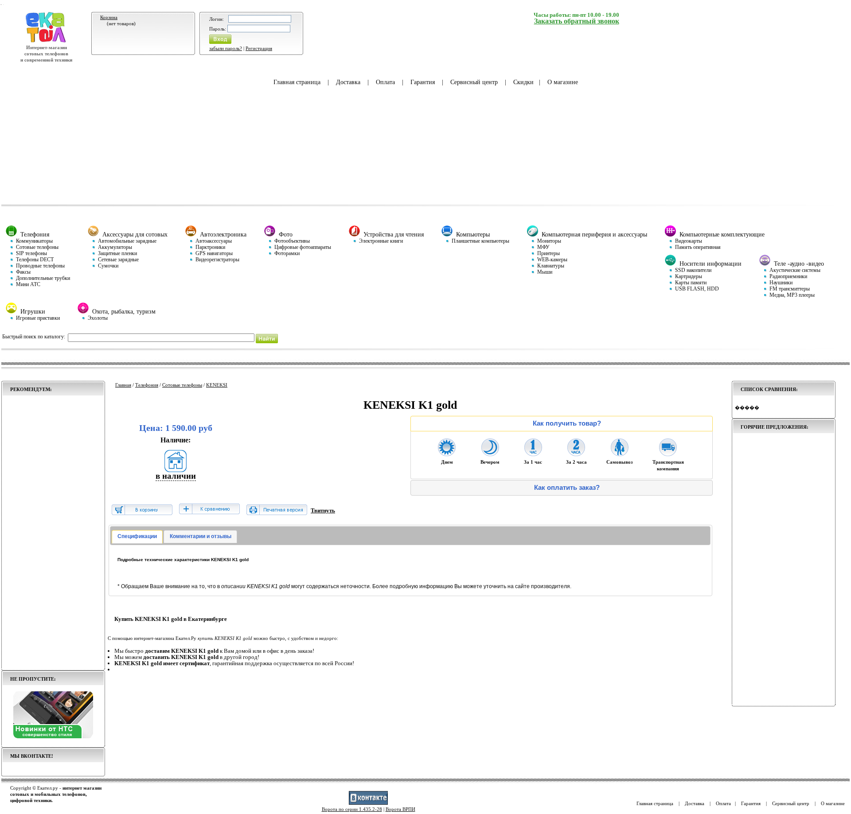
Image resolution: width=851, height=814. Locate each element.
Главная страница (296, 82)
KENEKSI (216, 385)
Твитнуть (323, 510)
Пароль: (217, 28)
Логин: (216, 19)
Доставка (348, 82)
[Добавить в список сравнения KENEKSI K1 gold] (209, 510)
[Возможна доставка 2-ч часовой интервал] (576, 453)
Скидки (523, 82)
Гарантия (422, 82)
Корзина (108, 17)
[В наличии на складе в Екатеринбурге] (175, 469)
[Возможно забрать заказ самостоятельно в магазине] (619, 453)
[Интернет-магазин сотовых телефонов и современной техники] (46, 41)
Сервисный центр (474, 82)
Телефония (146, 385)
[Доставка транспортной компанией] (668, 453)
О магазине (562, 82)
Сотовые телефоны (182, 385)
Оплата (385, 82)
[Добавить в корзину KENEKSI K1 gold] (142, 513)
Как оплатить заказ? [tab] (567, 487)
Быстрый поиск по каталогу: (33, 336)
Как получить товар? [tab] (567, 423)
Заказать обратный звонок (576, 21)
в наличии (176, 476)
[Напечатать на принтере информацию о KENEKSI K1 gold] (276, 513)
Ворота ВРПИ (400, 809)
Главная (123, 385)
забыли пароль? (225, 48)
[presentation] (137, 537)
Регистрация (259, 48)
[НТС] (53, 736)
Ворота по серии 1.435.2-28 (352, 809)
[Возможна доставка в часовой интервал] (533, 453)
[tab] (137, 536)
